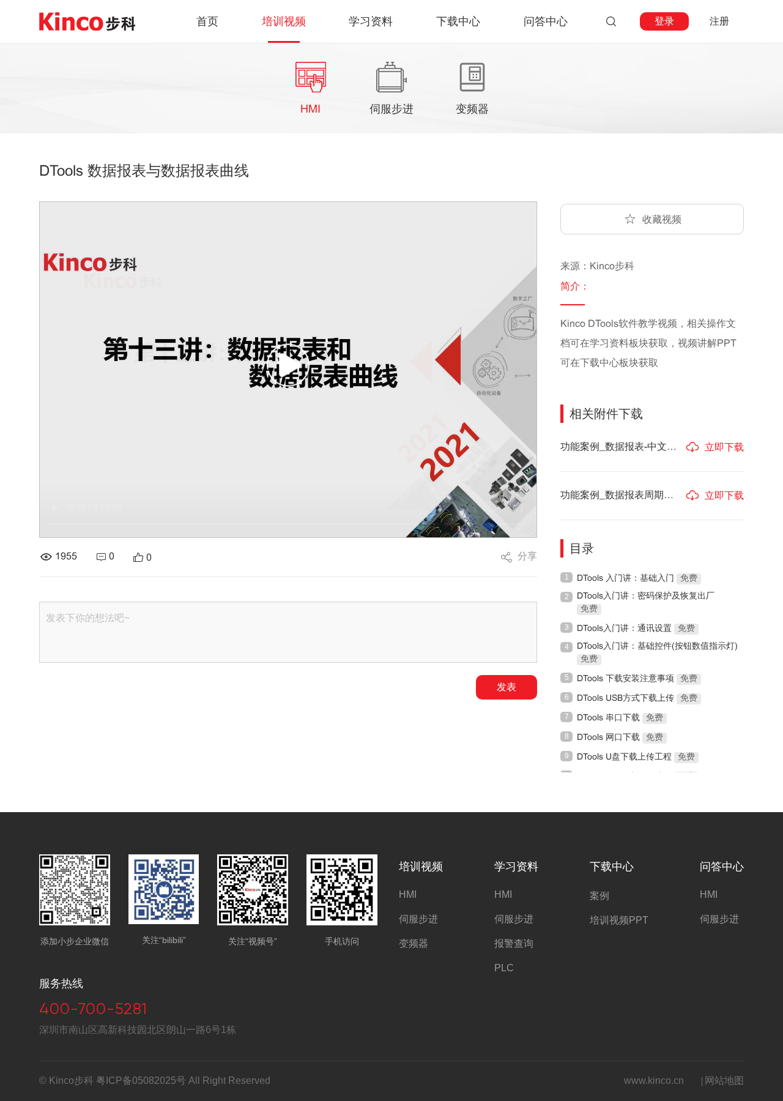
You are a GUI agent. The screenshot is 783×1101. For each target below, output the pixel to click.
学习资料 (516, 866)
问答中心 (722, 866)
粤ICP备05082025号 (141, 1080)
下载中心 (612, 866)
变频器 (413, 943)
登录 (664, 21)
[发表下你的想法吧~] (288, 632)
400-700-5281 (93, 1008)
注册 (719, 21)
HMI (408, 894)
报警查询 (513, 943)
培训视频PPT (619, 920)
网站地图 (724, 1080)
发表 (506, 687)
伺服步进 (418, 919)
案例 (599, 895)
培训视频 (421, 866)
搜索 (610, 21)
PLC (504, 968)
